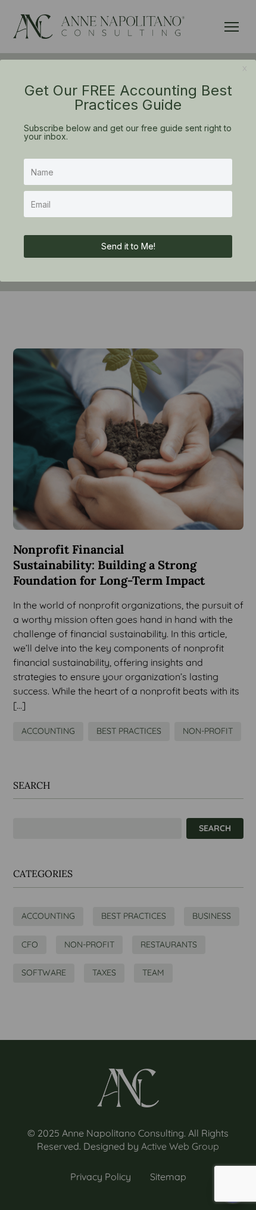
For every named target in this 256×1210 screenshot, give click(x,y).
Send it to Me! (128, 246)
